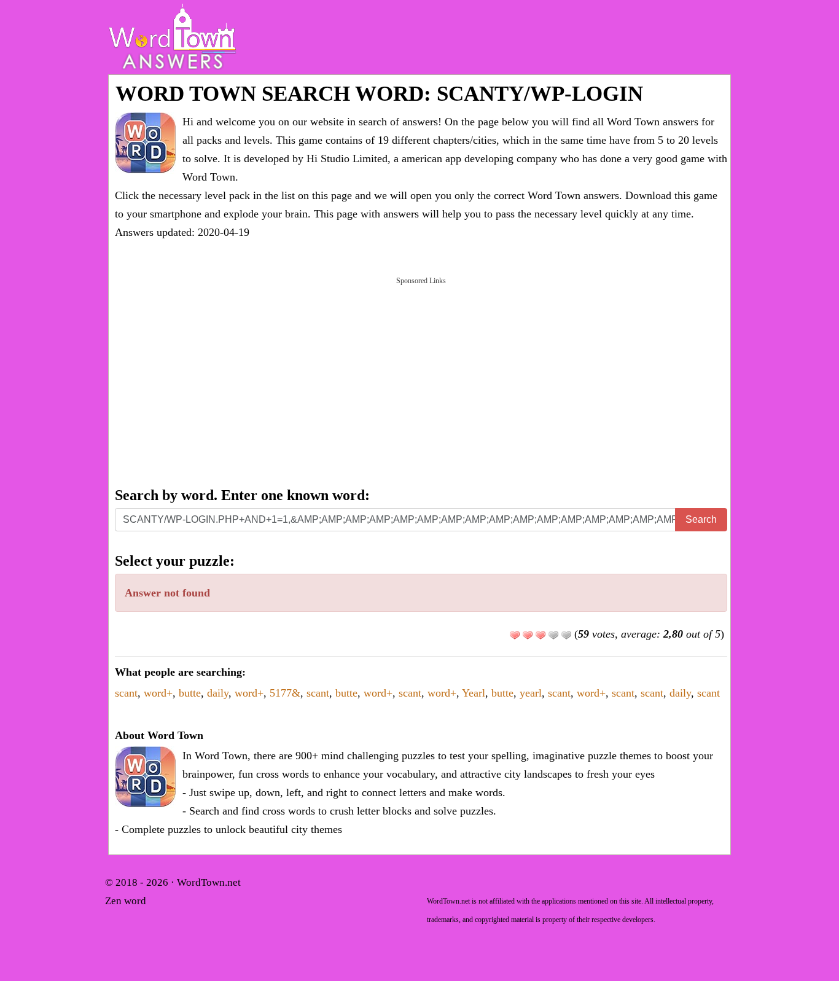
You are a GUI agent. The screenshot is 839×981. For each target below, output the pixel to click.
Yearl (473, 693)
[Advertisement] (421, 381)
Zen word (125, 901)
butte (190, 693)
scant (126, 693)
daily (217, 693)
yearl (531, 693)
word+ (158, 693)
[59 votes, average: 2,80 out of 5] (515, 635)
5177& (285, 693)
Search (701, 519)
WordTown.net (209, 882)
